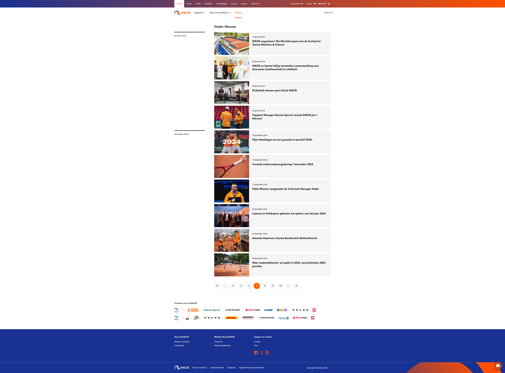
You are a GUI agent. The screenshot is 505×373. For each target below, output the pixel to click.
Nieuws (238, 12)
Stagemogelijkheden (222, 345)
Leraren (244, 4)
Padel (198, 4)
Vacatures (218, 342)
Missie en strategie (182, 342)
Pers (256, 345)
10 (280, 286)
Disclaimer (231, 368)
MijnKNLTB (321, 4)
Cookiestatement (217, 368)
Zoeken (327, 12)
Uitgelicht (198, 12)
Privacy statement (199, 368)
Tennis (188, 4)
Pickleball (208, 4)
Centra (234, 4)
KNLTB (179, 4)
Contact (309, 4)
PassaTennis (295, 4)
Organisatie (179, 345)
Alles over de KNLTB (218, 12)
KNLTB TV (255, 4)
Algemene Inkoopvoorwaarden (251, 368)
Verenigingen (221, 4)
